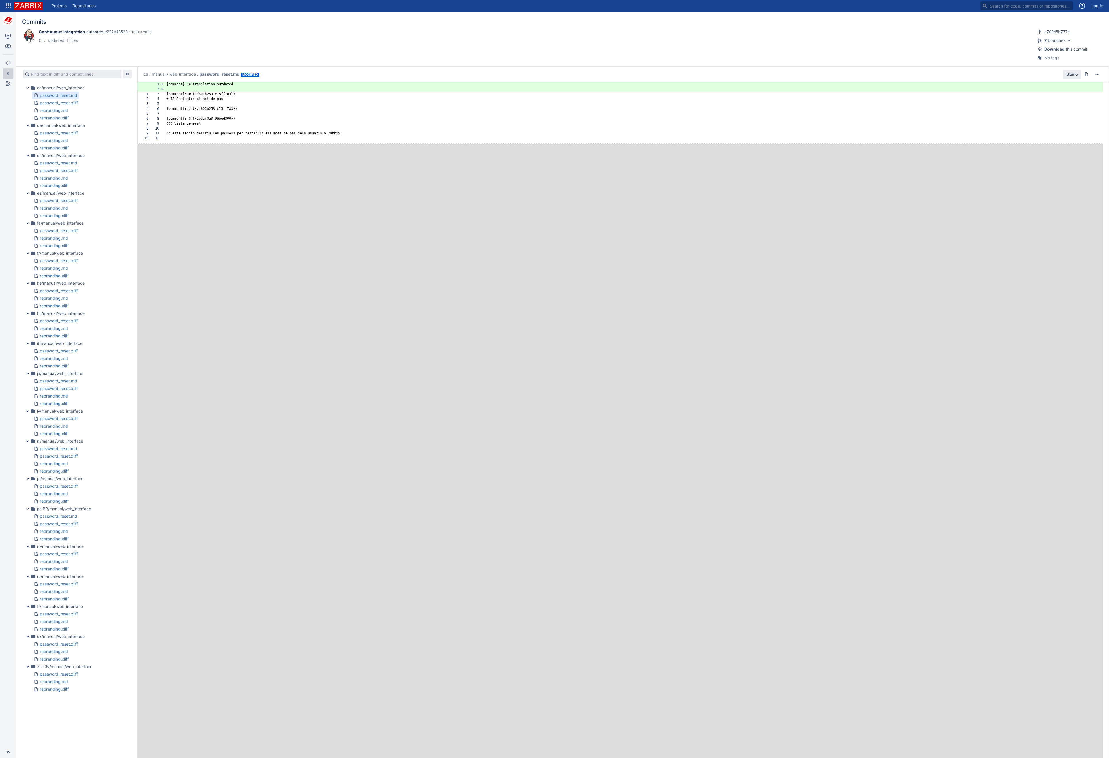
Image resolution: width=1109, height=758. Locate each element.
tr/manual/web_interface (60, 606)
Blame (1072, 74)
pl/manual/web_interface (60, 478)
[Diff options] (1097, 74)
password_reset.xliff (59, 102)
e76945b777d (1057, 31)
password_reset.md (58, 95)
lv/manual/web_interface (60, 410)
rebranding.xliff (54, 117)
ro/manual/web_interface (60, 546)
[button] (8, 6)
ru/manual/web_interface (60, 576)
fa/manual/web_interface (60, 223)
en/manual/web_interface (61, 155)
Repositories (84, 5)
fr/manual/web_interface (60, 253)
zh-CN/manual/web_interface (64, 666)
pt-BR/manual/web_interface (64, 508)
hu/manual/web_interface (61, 313)
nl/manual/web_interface (60, 441)
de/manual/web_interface (61, 125)
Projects (59, 5)
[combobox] (1026, 5)
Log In (1097, 5)
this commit (1065, 49)
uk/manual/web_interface (61, 636)
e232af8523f (117, 31)
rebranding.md (54, 110)
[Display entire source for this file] (1086, 74)
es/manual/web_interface (60, 193)
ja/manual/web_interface (60, 373)
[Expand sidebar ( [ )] (8, 752)
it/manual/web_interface (59, 343)
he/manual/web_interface (61, 283)
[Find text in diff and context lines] (26, 74)
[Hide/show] (127, 74)
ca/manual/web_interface (61, 87)
